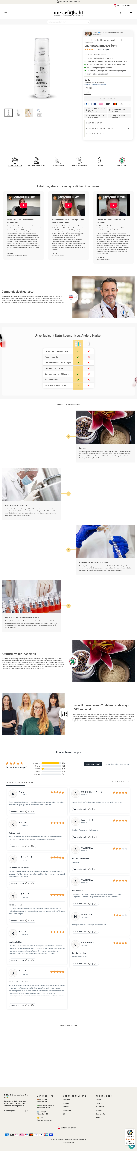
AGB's (98, 1117)
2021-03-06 (86, 882)
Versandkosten (99, 82)
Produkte (66, 1100)
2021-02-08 (23, 934)
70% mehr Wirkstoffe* (15, 165)
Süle (22, 971)
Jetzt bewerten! (93, 764)
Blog (64, 1114)
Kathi (23, 822)
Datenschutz (100, 1114)
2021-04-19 (23, 825)
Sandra (87, 847)
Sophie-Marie (92, 791)
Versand (98, 1110)
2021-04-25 (86, 795)
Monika (87, 914)
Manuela (26, 857)
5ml (87, 92)
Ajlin (23, 791)
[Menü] (133, 1130)
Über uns (66, 1107)
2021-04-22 (86, 822)
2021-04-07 (23, 860)
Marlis (24, 894)
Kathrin (87, 819)
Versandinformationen (100, 128)
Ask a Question (121, 782)
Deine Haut (67, 1110)
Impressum (100, 1107)
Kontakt (98, 1100)
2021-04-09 (86, 850)
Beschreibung (94, 123)
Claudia (87, 942)
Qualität (66, 1103)
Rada (23, 931)
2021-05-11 (23, 795)
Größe (88, 88)
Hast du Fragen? (96, 134)
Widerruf (99, 1103)
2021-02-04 (23, 974)
